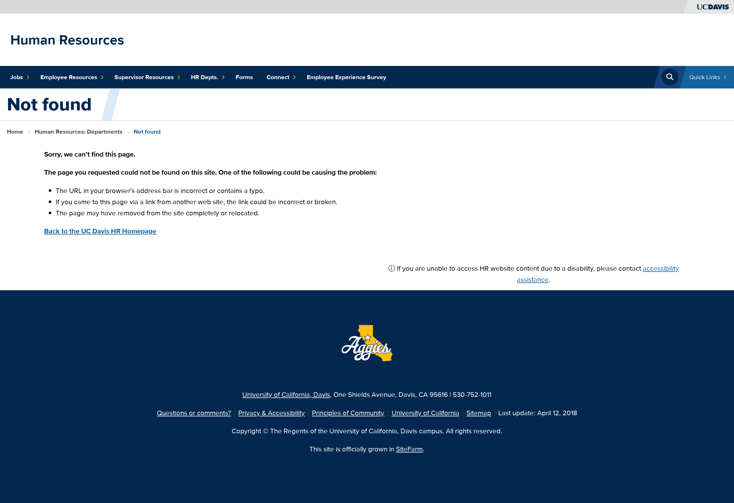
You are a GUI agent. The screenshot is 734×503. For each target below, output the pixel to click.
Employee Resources (68, 77)
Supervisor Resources (144, 77)
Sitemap (478, 413)
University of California (425, 413)
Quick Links (704, 77)
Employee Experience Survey (346, 77)
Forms (244, 77)
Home (15, 131)
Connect (278, 77)
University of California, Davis (286, 394)
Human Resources (67, 40)
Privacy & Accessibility (271, 413)
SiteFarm (409, 449)
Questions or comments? (194, 413)
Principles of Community (348, 413)
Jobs (16, 77)
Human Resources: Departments (78, 131)
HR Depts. (204, 77)
